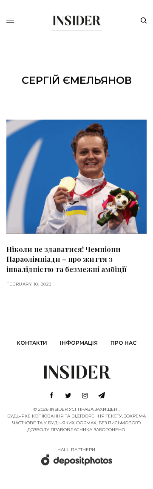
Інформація (79, 343)
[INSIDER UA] (76, 19)
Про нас (123, 343)
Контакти (32, 343)
